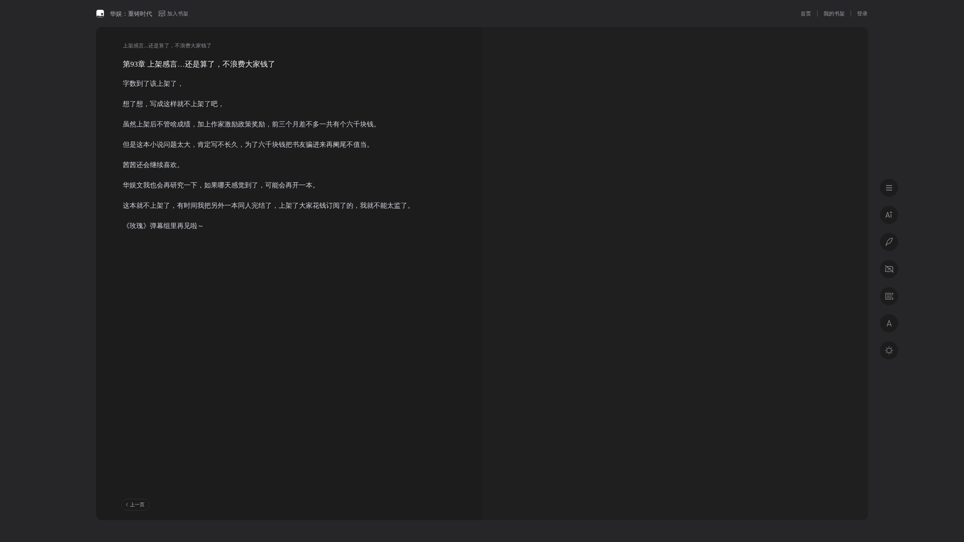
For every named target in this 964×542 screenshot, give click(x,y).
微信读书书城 (100, 13)
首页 (806, 13)
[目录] (889, 188)
